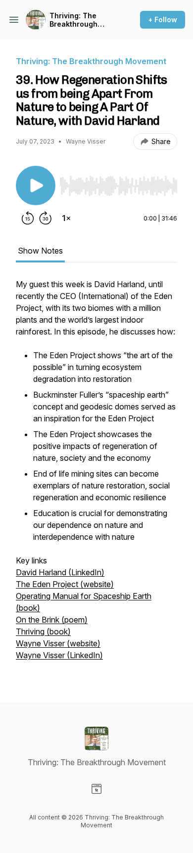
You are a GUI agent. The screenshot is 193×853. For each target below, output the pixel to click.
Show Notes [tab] (40, 251)
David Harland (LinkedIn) (60, 572)
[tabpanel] (96, 474)
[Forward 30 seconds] (45, 218)
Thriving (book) (43, 631)
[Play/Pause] (35, 185)
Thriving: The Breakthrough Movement (73, 20)
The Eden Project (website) (65, 584)
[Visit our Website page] (96, 789)
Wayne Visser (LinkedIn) (59, 655)
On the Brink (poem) (52, 620)
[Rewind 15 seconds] (28, 218)
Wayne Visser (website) (58, 643)
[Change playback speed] (66, 218)
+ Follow (162, 19)
